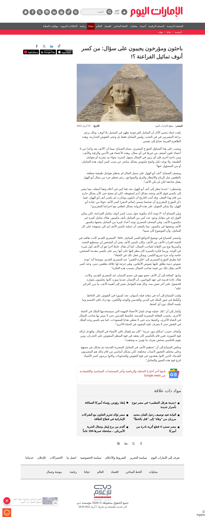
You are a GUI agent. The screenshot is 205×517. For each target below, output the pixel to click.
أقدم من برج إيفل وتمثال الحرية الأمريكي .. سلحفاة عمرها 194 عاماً (104, 429)
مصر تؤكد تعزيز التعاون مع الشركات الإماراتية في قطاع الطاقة (103, 417)
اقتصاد (107, 26)
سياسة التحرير (138, 457)
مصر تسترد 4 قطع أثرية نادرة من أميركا (156, 429)
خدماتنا (29, 457)
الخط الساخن (120, 26)
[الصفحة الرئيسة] (156, 1)
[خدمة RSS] (76, 12)
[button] (109, 12)
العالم (99, 26)
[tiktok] (69, 12)
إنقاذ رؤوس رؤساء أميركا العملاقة (105, 402)
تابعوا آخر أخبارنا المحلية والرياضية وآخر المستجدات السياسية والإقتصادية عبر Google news (123, 373)
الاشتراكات (56, 457)
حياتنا (91, 26)
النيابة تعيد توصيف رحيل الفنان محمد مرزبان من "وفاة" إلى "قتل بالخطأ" (154, 417)
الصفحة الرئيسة (175, 26)
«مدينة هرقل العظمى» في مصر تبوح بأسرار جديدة (154, 405)
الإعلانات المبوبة (69, 26)
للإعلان (41, 457)
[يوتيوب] (61, 12)
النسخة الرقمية (156, 26)
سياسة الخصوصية (90, 457)
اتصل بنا (71, 457)
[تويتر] (40, 12)
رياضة (83, 26)
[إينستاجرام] (47, 12)
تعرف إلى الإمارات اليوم (165, 457)
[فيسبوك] (32, 12)
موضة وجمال (54, 472)
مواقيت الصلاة (50, 26)
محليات (134, 26)
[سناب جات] (26, 12)
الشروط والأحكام (115, 457)
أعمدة (143, 26)
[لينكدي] (54, 12)
